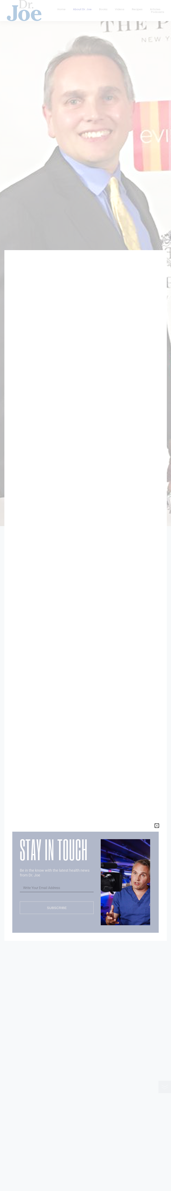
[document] (85, 595)
